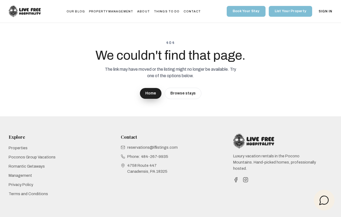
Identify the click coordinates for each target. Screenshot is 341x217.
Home (150, 93)
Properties (18, 148)
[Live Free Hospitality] (25, 11)
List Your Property (290, 11)
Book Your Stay (246, 11)
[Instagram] (245, 179)
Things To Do (167, 11)
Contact (192, 11)
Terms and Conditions (28, 194)
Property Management (111, 11)
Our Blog (76, 11)
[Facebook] (236, 179)
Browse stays (183, 93)
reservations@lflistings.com (152, 147)
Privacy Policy (21, 184)
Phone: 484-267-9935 (147, 156)
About (143, 11)
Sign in (325, 11)
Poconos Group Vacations (32, 157)
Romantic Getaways (27, 166)
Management (20, 175)
